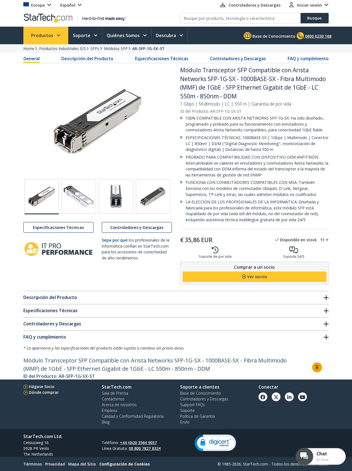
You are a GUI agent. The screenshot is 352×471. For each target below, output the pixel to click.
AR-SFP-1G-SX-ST (148, 48)
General (31, 59)
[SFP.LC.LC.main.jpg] (41, 196)
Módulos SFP (116, 48)
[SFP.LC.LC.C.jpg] (153, 196)
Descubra (166, 35)
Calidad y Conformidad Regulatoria (133, 416)
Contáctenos (113, 398)
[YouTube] (302, 396)
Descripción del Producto (87, 59)
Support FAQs (192, 404)
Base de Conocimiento (273, 36)
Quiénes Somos (124, 35)
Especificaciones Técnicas (161, 59)
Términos (32, 464)
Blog (105, 422)
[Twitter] (276, 396)
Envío (184, 422)
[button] (215, 443)
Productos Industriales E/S (62, 48)
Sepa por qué (115, 240)
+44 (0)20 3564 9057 (138, 442)
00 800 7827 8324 (145, 448)
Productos (42, 35)
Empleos (109, 410)
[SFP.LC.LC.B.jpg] (116, 196)
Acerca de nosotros (119, 404)
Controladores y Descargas (238, 59)
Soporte (82, 35)
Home (28, 48)
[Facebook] (262, 396)
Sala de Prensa (115, 393)
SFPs (94, 48)
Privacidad (55, 464)
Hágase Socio (41, 386)
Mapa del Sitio (82, 464)
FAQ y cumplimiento (308, 59)
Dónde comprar (44, 392)
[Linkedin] (289, 396)
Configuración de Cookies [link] (124, 464)
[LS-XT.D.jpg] (79, 196)
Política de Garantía (197, 416)
